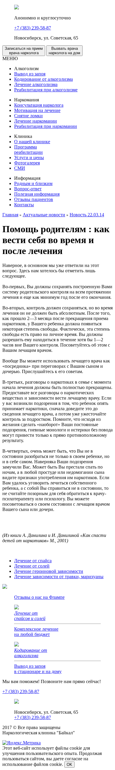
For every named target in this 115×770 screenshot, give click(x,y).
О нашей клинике (32, 141)
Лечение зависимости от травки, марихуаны (59, 576)
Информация (27, 178)
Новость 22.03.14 (87, 214)
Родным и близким (33, 183)
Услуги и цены (29, 157)
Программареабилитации (28, 149)
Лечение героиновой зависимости (48, 571)
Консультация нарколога (38, 105)
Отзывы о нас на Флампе (39, 597)
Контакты (24, 204)
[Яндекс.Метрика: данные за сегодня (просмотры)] (21, 743)
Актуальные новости (44, 214)
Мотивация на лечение (37, 110)
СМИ (19, 168)
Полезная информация (37, 194)
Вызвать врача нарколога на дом (64, 50)
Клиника (23, 136)
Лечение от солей (32, 565)
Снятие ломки (28, 115)
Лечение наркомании (35, 120)
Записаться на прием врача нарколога (24, 50)
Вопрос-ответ (28, 188)
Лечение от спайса (33, 560)
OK (69, 764)
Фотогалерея (27, 162)
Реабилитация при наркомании (45, 126)
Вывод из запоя (29, 73)
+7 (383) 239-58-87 (32, 27)
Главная (10, 214)
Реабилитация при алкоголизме (46, 89)
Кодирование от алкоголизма (43, 79)
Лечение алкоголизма (36, 84)
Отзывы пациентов (33, 199)
